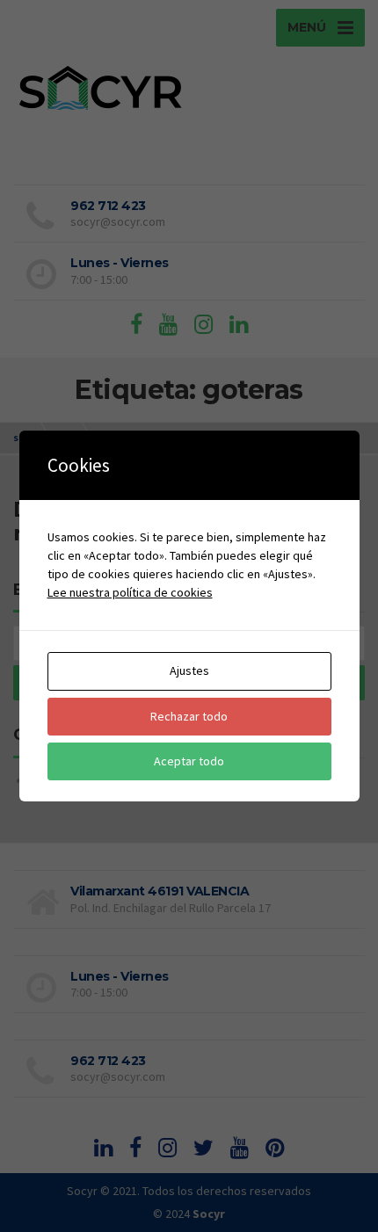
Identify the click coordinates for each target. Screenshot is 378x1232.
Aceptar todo (189, 761)
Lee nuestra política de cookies (130, 592)
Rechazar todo (189, 716)
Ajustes (189, 670)
